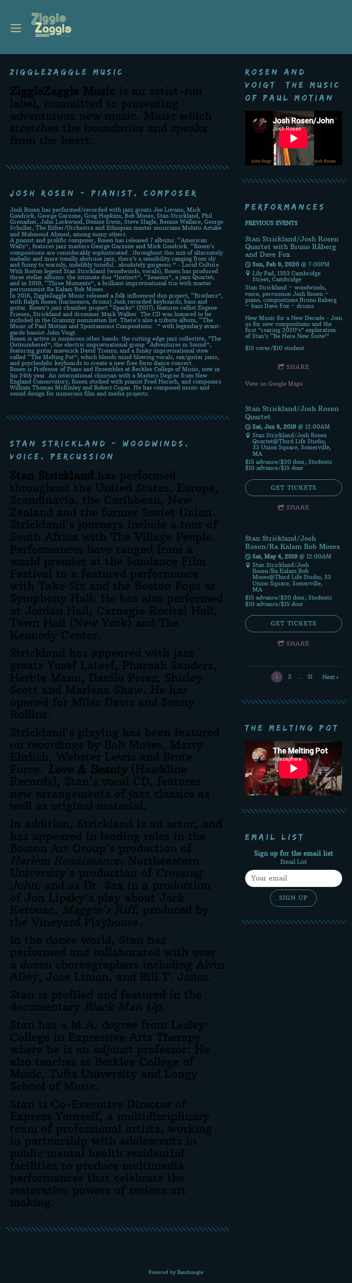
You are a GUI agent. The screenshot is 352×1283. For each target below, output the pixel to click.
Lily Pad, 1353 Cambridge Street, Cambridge (286, 276)
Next (328, 676)
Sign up (293, 898)
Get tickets (293, 487)
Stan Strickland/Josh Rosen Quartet (292, 412)
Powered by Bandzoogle (176, 1272)
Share (298, 367)
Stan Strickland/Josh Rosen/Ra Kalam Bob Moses (292, 542)
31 (310, 676)
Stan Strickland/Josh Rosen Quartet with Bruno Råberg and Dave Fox (292, 247)
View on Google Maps (274, 383)
